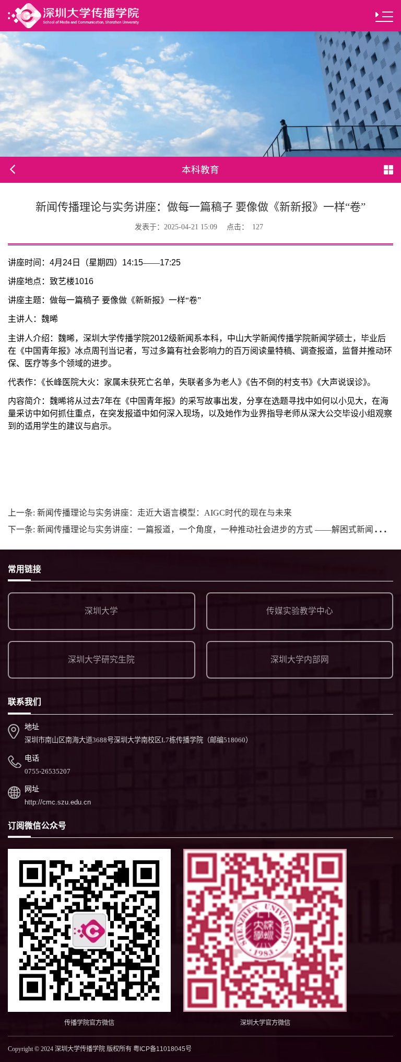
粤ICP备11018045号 (162, 1049)
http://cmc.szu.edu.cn (58, 802)
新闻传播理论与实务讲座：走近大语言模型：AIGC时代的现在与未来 (150, 512)
